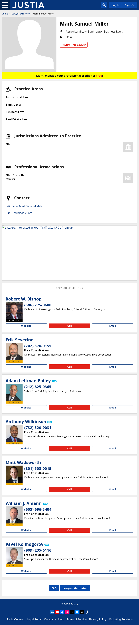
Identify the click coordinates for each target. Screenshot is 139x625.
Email (112, 325)
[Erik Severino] (14, 351)
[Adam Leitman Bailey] (14, 392)
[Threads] (72, 612)
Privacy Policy (97, 619)
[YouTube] (57, 612)
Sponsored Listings (69, 288)
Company (50, 619)
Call (69, 325)
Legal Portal (34, 619)
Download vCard (22, 213)
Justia (5, 13)
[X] (82, 612)
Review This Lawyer (74, 44)
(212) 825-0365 (37, 386)
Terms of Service (77, 619)
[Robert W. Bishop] (14, 310)
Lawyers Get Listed (75, 588)
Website (26, 325)
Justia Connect (15, 619)
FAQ (54, 588)
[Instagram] (67, 612)
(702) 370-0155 (37, 345)
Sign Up (129, 5)
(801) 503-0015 (37, 468)
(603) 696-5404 (37, 509)
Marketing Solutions (121, 619)
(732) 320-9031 (37, 427)
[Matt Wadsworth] (14, 474)
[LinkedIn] (52, 612)
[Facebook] (62, 612)
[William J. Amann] (14, 514)
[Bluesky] (77, 612)
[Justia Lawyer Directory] (28, 5)
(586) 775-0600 (37, 304)
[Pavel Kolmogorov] (14, 555)
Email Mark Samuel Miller (28, 206)
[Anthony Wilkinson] (14, 433)
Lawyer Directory (21, 13)
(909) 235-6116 (37, 550)
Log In (115, 5)
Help (61, 619)
